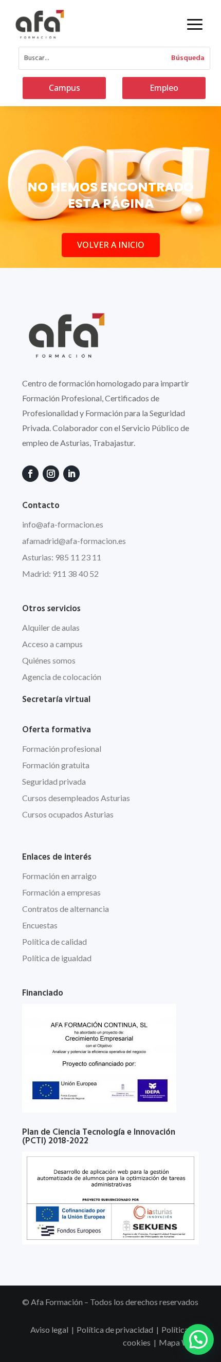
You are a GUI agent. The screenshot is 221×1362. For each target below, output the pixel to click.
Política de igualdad (56, 958)
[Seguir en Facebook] (30, 473)
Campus (64, 87)
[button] (198, 1339)
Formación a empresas (61, 892)
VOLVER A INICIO (110, 244)
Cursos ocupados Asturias (68, 814)
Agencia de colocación (61, 677)
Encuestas (40, 925)
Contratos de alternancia (65, 908)
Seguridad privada (54, 781)
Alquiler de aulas (51, 627)
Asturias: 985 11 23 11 (61, 557)
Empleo (164, 87)
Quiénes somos (49, 660)
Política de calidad (54, 941)
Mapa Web (179, 1342)
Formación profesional (61, 748)
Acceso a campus (52, 644)
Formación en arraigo (59, 876)
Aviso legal (49, 1329)
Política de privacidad (115, 1329)
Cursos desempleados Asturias (76, 798)
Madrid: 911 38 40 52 (60, 573)
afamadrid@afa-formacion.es (74, 541)
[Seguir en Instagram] (51, 473)
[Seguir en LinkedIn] (71, 473)
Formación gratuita (55, 765)
